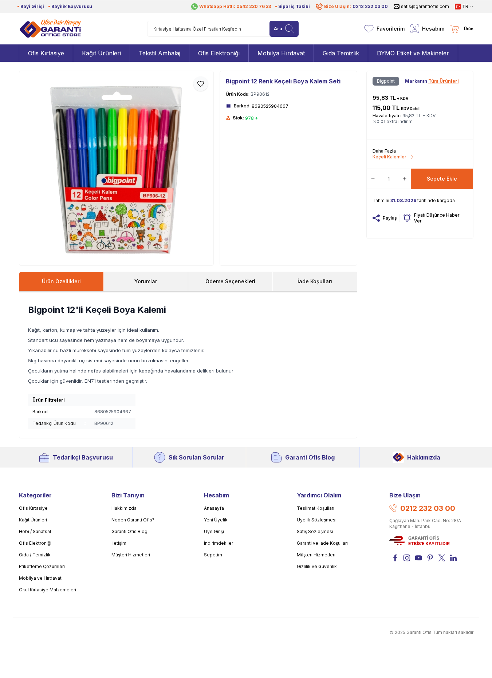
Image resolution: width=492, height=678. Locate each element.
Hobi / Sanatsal (35, 531)
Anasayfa (214, 508)
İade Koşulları (315, 281)
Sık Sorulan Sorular (196, 457)
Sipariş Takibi (294, 6)
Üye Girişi (214, 531)
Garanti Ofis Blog (310, 457)
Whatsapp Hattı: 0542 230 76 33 (235, 6)
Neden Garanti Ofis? (132, 520)
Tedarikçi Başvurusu (83, 457)
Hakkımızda (423, 457)
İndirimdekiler (218, 543)
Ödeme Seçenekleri (230, 281)
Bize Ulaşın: (356, 6)
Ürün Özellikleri (61, 281)
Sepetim (213, 554)
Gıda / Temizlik (35, 554)
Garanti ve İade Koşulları (322, 543)
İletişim (118, 543)
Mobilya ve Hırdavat (40, 578)
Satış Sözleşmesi (315, 531)
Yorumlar (145, 281)
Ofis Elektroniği (35, 543)
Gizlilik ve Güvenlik (317, 566)
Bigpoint (386, 81)
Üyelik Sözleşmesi (316, 520)
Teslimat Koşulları (315, 508)
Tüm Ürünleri (443, 81)
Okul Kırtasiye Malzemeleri (47, 589)
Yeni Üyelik (216, 520)
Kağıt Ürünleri (33, 520)
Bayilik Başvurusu (71, 6)
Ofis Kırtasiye (33, 508)
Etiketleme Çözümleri (42, 566)
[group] (116, 168)
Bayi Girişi (32, 6)
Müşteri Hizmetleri (130, 554)
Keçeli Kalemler (389, 156)
